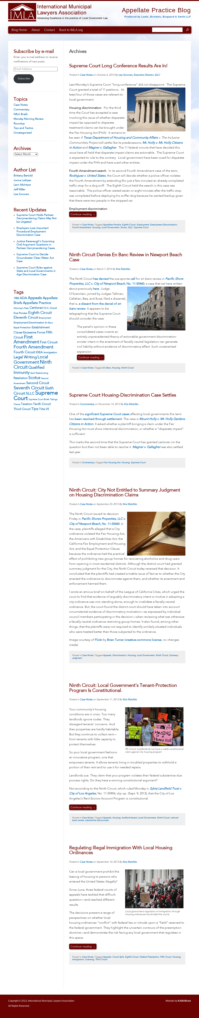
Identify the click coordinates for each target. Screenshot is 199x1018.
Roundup (19, 123)
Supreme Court (36, 395)
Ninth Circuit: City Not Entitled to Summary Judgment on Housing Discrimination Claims (124, 493)
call (133, 279)
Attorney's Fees (21, 308)
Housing (96, 228)
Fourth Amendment (33, 347)
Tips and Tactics (23, 128)
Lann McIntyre (22, 184)
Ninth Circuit (127, 368)
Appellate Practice (37, 303)
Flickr (98, 640)
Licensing (89, 960)
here (96, 288)
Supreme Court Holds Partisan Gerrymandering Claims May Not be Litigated (37, 218)
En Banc (49, 323)
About (35, 30)
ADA (23, 298)
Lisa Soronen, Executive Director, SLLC (139, 75)
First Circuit (49, 342)
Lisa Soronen (21, 194)
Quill (32, 373)
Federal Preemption (149, 957)
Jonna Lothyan (22, 180)
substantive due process (97, 820)
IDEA (39, 352)
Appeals (35, 298)
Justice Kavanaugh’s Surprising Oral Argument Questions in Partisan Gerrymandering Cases (36, 245)
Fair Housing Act (112, 463)
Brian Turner (115, 640)
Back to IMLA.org (71, 30)
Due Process (20, 313)
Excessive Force (34, 332)
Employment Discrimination (29, 322)
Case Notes (21, 105)
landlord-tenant (129, 818)
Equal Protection (22, 328)
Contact (49, 30)
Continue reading (83, 214)
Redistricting (42, 373)
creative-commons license (143, 640)
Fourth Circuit (24, 352)
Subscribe (24, 78)
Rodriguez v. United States (87, 175)
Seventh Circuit (29, 388)
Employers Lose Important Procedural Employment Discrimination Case (33, 231)
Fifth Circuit (165, 957)
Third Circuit (22, 409)
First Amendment (26, 340)
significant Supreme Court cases (107, 414)
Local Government (110, 228)
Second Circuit (37, 383)
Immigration (50, 352)
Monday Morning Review (29, 119)
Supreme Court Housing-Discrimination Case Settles (122, 395)
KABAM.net (184, 1000)
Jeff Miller (19, 189)
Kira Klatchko (123, 269)
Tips (34, 409)
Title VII (44, 409)
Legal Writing (25, 357)
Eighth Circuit (40, 313)
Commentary (21, 109)
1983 (16, 298)
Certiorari (37, 308)
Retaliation (21, 378)
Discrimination (119, 655)
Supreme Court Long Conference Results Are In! (118, 66)
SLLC (30, 394)
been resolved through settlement (98, 419)
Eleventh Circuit (26, 317)
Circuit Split (118, 957)
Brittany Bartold (23, 175)
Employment (45, 318)
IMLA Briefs (21, 114)
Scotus (34, 378)
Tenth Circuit (42, 404)
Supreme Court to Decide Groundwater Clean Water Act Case (35, 258)
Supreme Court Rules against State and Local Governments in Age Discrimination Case (36, 271)
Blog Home (19, 30)
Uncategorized (23, 132)
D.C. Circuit (50, 308)
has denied (101, 279)
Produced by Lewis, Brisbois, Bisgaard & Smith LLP (157, 16)
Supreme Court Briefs (39, 399)
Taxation (26, 404)
